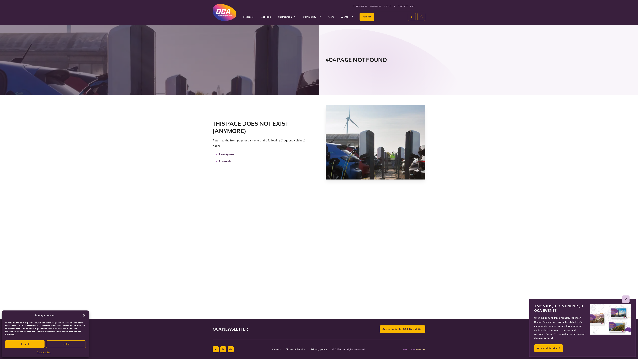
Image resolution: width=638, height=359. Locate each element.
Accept (25, 344)
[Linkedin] (216, 349)
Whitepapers (360, 6)
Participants (226, 154)
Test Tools (265, 16)
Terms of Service (296, 349)
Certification (285, 16)
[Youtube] (231, 349)
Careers (276, 349)
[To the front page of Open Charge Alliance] (224, 12)
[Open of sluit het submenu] (295, 16)
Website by (414, 349)
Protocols (248, 16)
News (331, 16)
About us (389, 6)
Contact (403, 6)
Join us (366, 16)
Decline (66, 344)
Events (344, 16)
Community (309, 16)
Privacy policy (44, 352)
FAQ (412, 6)
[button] (84, 315)
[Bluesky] (223, 349)
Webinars (375, 6)
